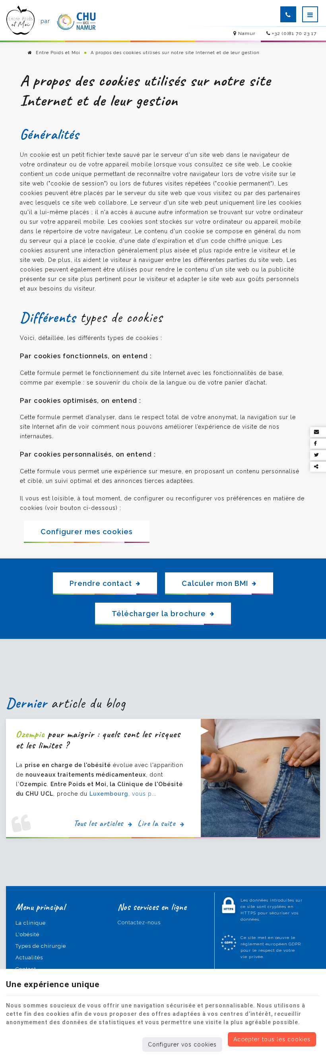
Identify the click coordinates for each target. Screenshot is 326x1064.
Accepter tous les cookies (271, 1039)
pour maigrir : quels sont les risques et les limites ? (98, 739)
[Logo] (20, 21)
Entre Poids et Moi (57, 52)
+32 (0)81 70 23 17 (293, 33)
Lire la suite (158, 823)
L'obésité (27, 934)
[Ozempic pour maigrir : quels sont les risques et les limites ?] (260, 778)
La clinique (31, 923)
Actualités (29, 958)
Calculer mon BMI (215, 583)
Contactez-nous (139, 922)
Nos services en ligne (152, 907)
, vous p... (123, 794)
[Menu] (310, 14)
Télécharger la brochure (159, 613)
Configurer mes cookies (87, 531)
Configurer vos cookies (182, 1044)
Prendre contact (101, 583)
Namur (246, 33)
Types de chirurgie (41, 946)
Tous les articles (100, 823)
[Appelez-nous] (288, 14)
